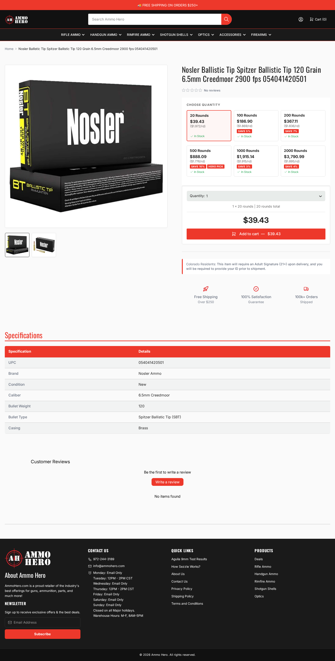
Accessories (230, 34)
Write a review (167, 482)
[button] (192, 90)
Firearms (259, 34)
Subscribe (42, 634)
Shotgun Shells (174, 34)
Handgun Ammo (103, 34)
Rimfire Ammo (138, 34)
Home (9, 49)
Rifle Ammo (70, 34)
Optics (204, 34)
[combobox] (160, 19)
